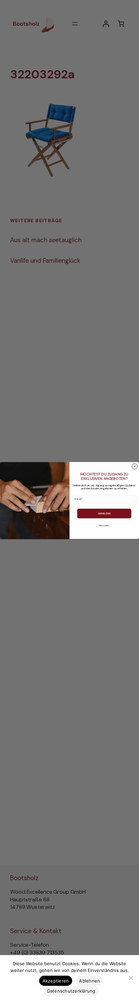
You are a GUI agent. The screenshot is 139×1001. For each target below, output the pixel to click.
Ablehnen (89, 980)
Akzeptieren (56, 980)
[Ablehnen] (130, 978)
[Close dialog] (134, 466)
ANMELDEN (104, 513)
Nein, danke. (104, 525)
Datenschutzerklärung (71, 991)
